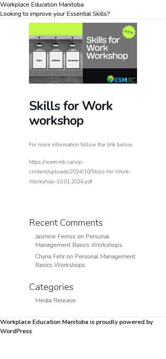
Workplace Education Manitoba (42, 4)
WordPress (16, 331)
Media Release (55, 300)
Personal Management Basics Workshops (78, 240)
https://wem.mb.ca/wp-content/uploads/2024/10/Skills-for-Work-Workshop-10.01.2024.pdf (80, 171)
